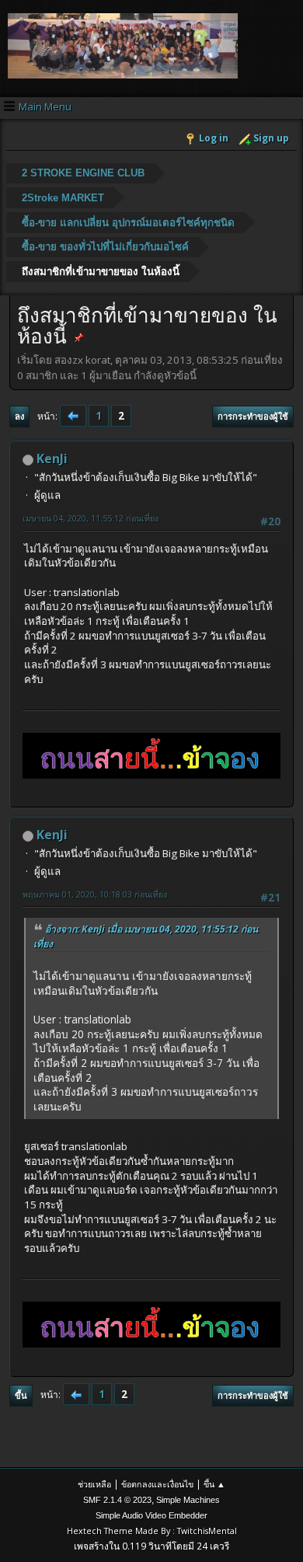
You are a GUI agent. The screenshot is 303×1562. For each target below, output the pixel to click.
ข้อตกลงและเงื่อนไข (157, 1484)
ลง (19, 416)
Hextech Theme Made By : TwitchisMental (152, 1530)
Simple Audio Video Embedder (151, 1515)
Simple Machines (188, 1499)
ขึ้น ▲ (214, 1484)
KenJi (52, 458)
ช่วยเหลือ (94, 1484)
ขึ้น (21, 1395)
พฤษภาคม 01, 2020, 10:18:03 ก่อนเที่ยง (95, 894)
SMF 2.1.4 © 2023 (117, 1499)
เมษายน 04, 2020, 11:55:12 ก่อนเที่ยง (90, 518)
